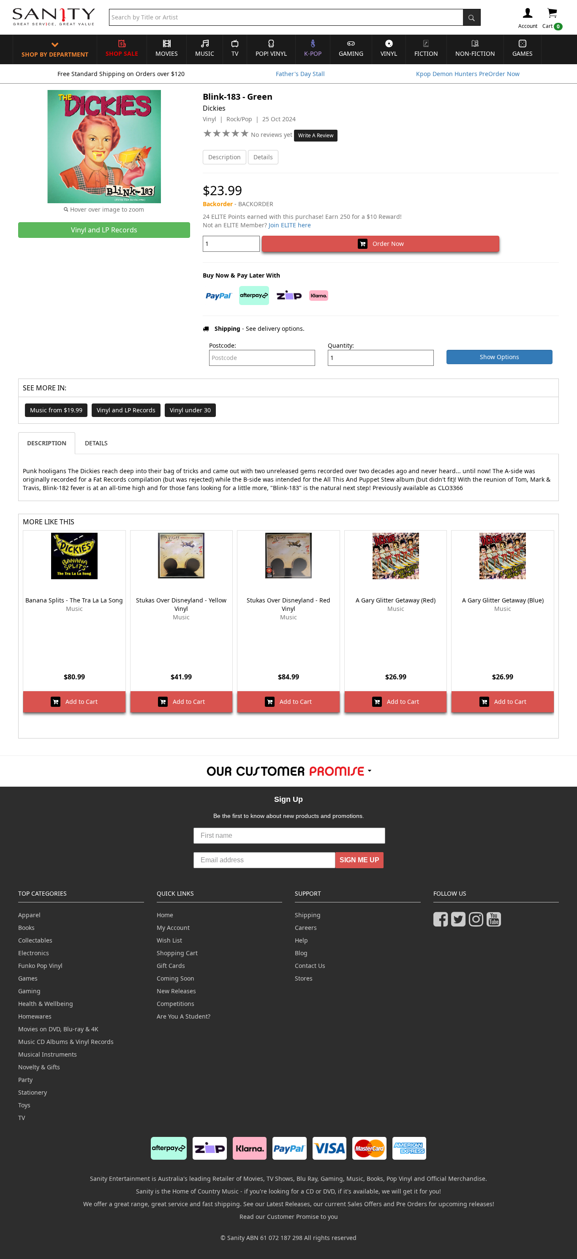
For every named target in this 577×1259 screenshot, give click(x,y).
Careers (306, 928)
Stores (304, 978)
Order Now (385, 244)
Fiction (426, 53)
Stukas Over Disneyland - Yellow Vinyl (181, 604)
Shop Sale (122, 53)
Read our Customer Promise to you (289, 1217)
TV (234, 53)
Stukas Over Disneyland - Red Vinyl (288, 604)
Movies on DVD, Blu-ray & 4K (58, 1029)
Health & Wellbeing (45, 1004)
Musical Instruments (47, 1054)
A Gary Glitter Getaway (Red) (395, 600)
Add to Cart (79, 702)
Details (263, 157)
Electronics (33, 953)
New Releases (176, 991)
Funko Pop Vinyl (40, 966)
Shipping (308, 915)
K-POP (312, 53)
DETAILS (96, 443)
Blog (301, 953)
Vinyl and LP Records (126, 410)
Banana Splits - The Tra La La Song (74, 600)
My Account (173, 928)
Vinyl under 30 (190, 410)
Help (301, 940)
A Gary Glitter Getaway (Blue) (503, 600)
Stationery (32, 1092)
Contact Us (310, 966)
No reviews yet (272, 135)
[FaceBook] (442, 923)
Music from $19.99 (56, 410)
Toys (24, 1105)
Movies (166, 53)
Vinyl (389, 53)
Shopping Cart (177, 953)
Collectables (35, 940)
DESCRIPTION (46, 443)
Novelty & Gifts (39, 1067)
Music (204, 53)
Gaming (351, 53)
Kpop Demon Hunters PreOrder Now (468, 74)
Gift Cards (171, 966)
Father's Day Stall (300, 74)
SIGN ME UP (359, 860)
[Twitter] (460, 923)
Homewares (35, 1016)
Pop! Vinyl (271, 53)
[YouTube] (495, 923)
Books (26, 928)
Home (165, 915)
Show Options (499, 357)
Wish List (169, 940)
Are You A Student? (183, 1016)
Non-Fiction (475, 53)
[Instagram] (478, 923)
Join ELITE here (290, 225)
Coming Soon (175, 978)
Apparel (29, 915)
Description (224, 157)
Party (25, 1080)
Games (522, 53)
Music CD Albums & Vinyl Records (66, 1042)
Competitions (175, 1004)
